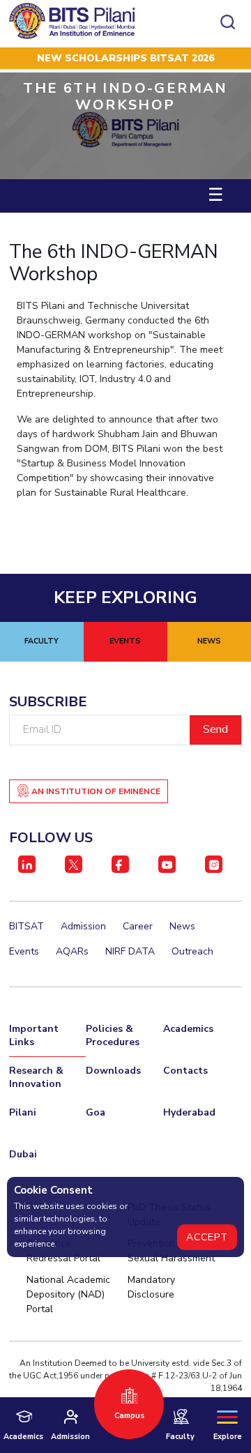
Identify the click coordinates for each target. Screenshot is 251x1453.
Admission (83, 926)
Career (138, 926)
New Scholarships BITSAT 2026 (125, 58)
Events (24, 951)
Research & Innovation (36, 1077)
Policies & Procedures (112, 1035)
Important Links (34, 1035)
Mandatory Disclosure (151, 1287)
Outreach (192, 951)
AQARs (72, 951)
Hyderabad (189, 1112)
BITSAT (26, 926)
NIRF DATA (130, 951)
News (182, 926)
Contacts (185, 1070)
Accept (207, 1237)
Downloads (113, 1070)
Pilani (22, 1112)
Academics (188, 1028)
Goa (95, 1112)
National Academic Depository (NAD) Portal (68, 1294)
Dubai (23, 1154)
